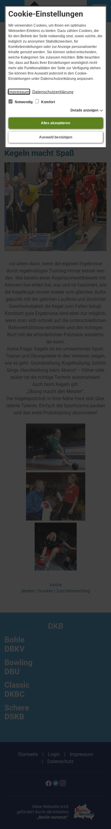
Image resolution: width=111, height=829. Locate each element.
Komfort (47, 102)
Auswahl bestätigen (55, 137)
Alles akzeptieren (55, 123)
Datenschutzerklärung (52, 91)
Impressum (18, 91)
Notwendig (23, 102)
